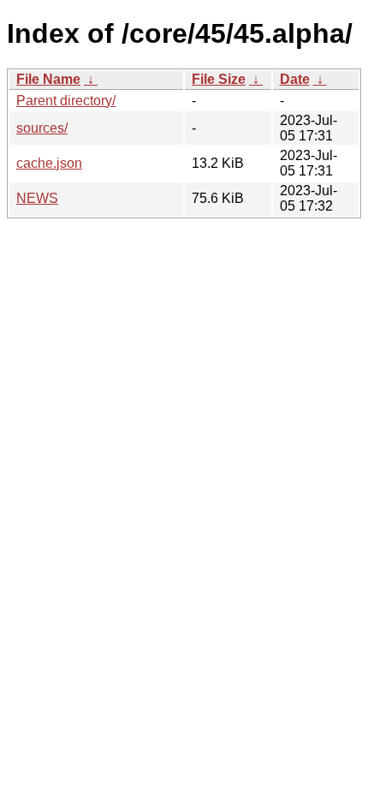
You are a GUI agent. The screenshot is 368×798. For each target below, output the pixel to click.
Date (295, 79)
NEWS (37, 198)
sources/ (42, 128)
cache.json (49, 163)
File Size (219, 79)
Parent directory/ (66, 100)
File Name (48, 79)
